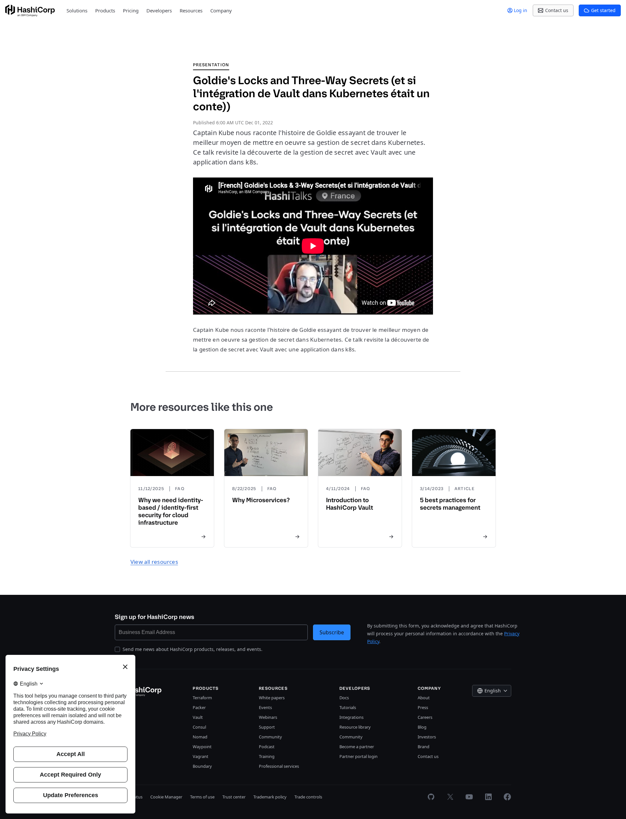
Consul (199, 727)
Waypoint (202, 746)
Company (221, 10)
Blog (422, 727)
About (424, 698)
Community (270, 737)
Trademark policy (270, 797)
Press (423, 707)
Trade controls (308, 797)
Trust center (234, 797)
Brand (423, 746)
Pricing (131, 10)
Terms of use (202, 797)
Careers (425, 717)
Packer (199, 707)
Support (267, 727)
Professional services (279, 766)
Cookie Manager (166, 797)
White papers (272, 698)
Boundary (202, 766)
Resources (191, 10)
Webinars (268, 717)
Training (267, 756)
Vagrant (200, 756)
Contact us (428, 756)
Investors (427, 737)
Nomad (200, 737)
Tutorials (347, 707)
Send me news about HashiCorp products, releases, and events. (192, 649)
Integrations (351, 717)
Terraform (202, 698)
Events (265, 707)
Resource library (355, 727)
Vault (198, 717)
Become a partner (356, 746)
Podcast (267, 746)
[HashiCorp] (30, 11)
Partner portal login (358, 756)
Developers (159, 10)
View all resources (154, 561)
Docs (344, 698)
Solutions (77, 10)
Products (105, 10)
